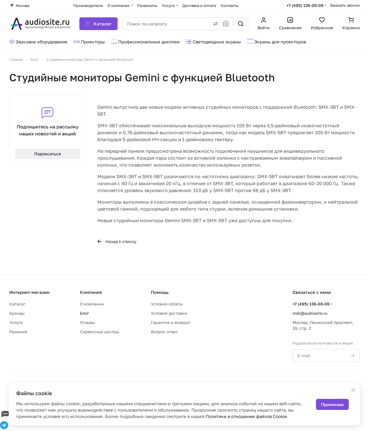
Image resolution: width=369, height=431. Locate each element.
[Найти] (240, 24)
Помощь (160, 292)
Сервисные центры (99, 331)
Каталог (17, 303)
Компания (91, 292)
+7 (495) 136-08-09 (305, 5)
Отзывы (87, 322)
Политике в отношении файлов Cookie (246, 416)
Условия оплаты (167, 303)
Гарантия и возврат (171, 322)
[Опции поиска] (214, 24)
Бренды (17, 313)
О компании (92, 303)
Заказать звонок (345, 5)
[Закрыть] (353, 390)
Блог (84, 313)
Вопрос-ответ (164, 331)
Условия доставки (169, 313)
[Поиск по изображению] (227, 24)
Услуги (16, 322)
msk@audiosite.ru (310, 313)
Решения (18, 331)
